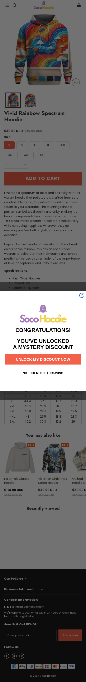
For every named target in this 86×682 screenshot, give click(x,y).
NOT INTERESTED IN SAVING (43, 373)
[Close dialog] (82, 295)
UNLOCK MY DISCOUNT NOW (43, 359)
